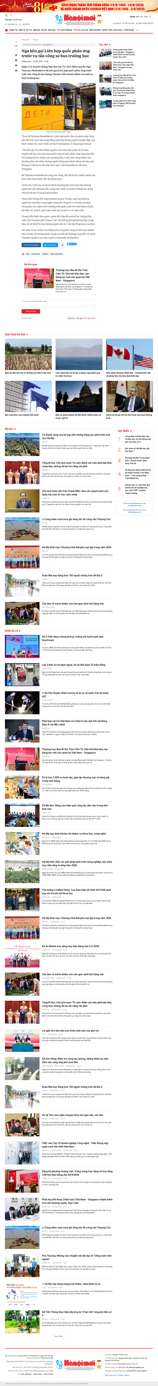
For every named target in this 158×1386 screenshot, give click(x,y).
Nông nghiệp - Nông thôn (101, 30)
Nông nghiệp (47, 700)
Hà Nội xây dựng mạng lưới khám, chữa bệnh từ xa (72, 1283)
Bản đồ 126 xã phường (125, 23)
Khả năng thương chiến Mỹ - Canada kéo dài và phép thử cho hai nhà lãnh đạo (128, 374)
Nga (27, 254)
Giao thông (47, 669)
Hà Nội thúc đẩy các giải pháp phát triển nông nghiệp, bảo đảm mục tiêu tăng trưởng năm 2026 (77, 863)
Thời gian (79, 318)
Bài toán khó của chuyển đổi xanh (22, 415)
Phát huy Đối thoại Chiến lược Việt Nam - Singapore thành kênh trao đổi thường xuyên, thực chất (124, 53)
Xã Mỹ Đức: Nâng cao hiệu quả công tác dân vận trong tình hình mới (75, 807)
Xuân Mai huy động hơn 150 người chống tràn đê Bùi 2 (72, 575)
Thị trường (47, 785)
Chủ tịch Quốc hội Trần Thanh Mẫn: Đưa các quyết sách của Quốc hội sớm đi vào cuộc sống (75, 493)
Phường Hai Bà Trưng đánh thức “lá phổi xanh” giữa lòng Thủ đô (137, 461)
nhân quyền (36, 254)
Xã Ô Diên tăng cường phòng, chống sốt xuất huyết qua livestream (72, 638)
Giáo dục (52, 30)
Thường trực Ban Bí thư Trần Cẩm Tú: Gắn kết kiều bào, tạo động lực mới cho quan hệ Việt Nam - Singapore (73, 275)
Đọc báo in (12, 24)
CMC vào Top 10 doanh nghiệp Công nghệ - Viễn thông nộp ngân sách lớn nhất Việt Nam (75, 1145)
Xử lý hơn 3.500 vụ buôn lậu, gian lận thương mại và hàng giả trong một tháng (75, 779)
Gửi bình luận (31, 311)
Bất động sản (48, 607)
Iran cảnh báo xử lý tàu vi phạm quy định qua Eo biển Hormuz (78, 374)
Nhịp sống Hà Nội (145, 23)
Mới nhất (26, 24)
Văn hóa (36, 30)
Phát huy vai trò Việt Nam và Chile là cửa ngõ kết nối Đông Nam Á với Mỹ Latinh (74, 723)
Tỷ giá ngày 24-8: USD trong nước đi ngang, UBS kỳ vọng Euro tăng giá (124, 103)
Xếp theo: (71, 318)
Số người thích (90, 318)
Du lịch (84, 30)
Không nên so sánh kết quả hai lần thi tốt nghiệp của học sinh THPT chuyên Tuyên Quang (137, 489)
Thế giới (76, 30)
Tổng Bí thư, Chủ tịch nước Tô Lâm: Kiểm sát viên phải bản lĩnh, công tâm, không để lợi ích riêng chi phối (77, 464)
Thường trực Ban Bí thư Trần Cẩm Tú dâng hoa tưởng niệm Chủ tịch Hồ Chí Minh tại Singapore (124, 79)
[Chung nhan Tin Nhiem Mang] (117, 1375)
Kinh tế (22, 30)
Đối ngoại (46, 728)
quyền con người (56, 254)
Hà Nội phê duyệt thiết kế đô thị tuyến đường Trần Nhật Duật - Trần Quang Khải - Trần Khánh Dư (138, 474)
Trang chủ (25, 40)
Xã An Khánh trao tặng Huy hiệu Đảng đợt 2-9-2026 (70, 946)
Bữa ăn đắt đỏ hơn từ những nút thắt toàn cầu (28, 373)
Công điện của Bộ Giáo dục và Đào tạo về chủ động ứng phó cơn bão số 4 (138, 439)
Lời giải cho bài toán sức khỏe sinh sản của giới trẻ (70, 1030)
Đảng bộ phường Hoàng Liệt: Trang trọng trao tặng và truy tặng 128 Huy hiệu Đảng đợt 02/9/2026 (77, 1173)
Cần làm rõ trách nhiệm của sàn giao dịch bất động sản (73, 603)
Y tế (58, 30)
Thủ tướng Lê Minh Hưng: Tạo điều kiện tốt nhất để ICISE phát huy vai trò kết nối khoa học (76, 891)
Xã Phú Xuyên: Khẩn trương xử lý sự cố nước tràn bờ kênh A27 (75, 695)
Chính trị (13, 30)
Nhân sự (45, 470)
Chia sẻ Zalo (51, 245)
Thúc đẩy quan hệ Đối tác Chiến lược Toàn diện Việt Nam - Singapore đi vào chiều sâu (123, 66)
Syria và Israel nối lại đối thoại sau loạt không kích (129, 416)
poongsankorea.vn (134, 505)
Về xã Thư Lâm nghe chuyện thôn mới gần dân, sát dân (72, 1115)
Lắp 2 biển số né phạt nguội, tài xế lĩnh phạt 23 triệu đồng (73, 664)
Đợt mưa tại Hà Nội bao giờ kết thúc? (137, 449)
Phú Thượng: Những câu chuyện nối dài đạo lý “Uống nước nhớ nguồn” (77, 1257)
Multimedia (66, 30)
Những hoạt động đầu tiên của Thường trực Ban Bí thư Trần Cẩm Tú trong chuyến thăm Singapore (124, 91)
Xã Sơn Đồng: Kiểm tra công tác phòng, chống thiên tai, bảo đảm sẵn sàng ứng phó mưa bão (75, 1060)
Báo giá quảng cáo (136, 1367)
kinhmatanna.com (134, 512)
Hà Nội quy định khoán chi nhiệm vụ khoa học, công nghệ (74, 833)
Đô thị (29, 30)
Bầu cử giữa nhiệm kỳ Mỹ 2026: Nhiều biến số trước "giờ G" (78, 416)
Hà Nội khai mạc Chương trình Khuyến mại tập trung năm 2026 (76, 547)
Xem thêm (59, 1336)
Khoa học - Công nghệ (124, 30)
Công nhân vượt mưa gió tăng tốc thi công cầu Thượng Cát (77, 519)
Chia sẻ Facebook (32, 245)
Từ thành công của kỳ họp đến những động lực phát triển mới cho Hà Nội (76, 436)
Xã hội (44, 30)
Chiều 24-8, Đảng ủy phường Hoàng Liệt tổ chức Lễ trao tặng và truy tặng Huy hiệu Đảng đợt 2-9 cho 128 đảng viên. (77, 1183)
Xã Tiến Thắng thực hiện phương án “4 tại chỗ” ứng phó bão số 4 (77, 1313)
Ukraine (45, 254)
